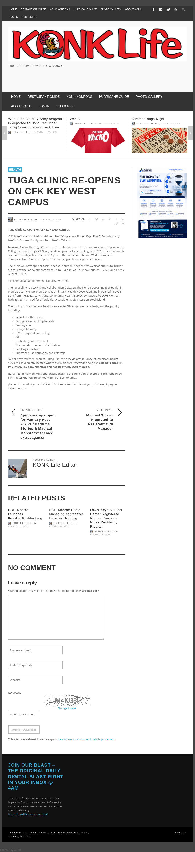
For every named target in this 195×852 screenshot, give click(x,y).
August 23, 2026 (47, 124)
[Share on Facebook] (89, 219)
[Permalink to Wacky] (36, 140)
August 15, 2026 (100, 534)
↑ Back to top (180, 832)
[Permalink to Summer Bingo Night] (98, 140)
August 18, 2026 (59, 526)
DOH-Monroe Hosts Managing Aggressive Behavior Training (66, 514)
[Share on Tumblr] (116, 219)
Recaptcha (14, 692)
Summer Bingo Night (86, 119)
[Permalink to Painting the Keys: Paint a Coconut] (159, 142)
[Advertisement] (117, 76)
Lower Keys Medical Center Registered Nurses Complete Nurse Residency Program (106, 518)
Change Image (67, 708)
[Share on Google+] (103, 219)
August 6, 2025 (51, 219)
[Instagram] (161, 9)
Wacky (13, 119)
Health (15, 169)
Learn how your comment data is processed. (86, 739)
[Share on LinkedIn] (122, 219)
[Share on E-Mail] (122, 223)
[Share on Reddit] (116, 223)
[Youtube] (175, 9)
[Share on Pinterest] (109, 219)
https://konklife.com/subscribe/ (28, 814)
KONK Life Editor (24, 124)
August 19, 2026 (18, 526)
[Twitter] (168, 9)
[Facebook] (153, 9)
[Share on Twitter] (96, 219)
